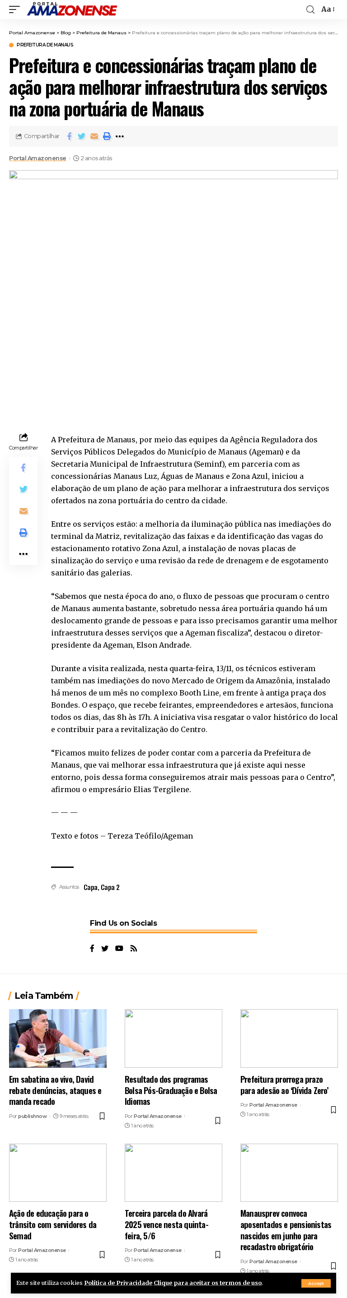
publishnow (32, 1116)
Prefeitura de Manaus (45, 45)
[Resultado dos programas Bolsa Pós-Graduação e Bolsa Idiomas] (173, 1038)
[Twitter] (104, 948)
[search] (310, 10)
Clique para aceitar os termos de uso (208, 1282)
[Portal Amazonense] (71, 9)
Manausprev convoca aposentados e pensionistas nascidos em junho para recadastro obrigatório (285, 1229)
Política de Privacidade (118, 1282)
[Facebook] (92, 948)
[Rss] (133, 948)
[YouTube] (119, 948)
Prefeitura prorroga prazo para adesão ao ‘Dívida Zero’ (284, 1084)
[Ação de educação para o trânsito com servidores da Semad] (58, 1173)
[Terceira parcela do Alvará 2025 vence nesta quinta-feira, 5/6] (173, 1173)
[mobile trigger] (16, 9)
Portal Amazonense (37, 158)
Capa (91, 887)
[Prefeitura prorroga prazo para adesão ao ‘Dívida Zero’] (289, 1038)
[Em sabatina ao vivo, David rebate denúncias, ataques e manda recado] (58, 1038)
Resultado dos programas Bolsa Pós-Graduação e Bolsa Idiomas (171, 1089)
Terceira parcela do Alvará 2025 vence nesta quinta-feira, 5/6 (166, 1223)
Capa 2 (110, 887)
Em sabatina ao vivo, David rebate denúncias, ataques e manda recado (55, 1089)
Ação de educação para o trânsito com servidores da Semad (52, 1223)
